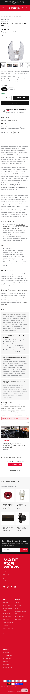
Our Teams (18, 619)
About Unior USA (19, 616)
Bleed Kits (6, 631)
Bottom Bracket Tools (7, 609)
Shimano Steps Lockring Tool (8, 505)
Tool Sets (5, 625)
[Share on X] (11, 132)
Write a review (15, 465)
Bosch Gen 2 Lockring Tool (21, 528)
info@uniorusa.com (8, 580)
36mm (12, 90)
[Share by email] (14, 132)
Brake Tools (6, 613)
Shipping (3, 32)
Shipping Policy (7, 655)
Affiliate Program (7, 667)
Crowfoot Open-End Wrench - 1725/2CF (11, 16)
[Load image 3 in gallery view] (15, 65)
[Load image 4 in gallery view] (21, 65)
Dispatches (18, 605)
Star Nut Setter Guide (8, 528)
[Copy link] (18, 132)
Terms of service (11, 691)
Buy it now (15, 103)
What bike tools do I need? (20, 612)
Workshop (6, 619)
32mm (4, 89)
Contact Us (6, 652)
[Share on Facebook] (7, 132)
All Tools (8, 14)
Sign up (24, 549)
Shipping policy (20, 691)
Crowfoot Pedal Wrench (21, 505)
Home (2, 14)
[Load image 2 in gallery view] (9, 65)
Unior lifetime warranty (9, 117)
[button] (3, 8)
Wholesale (6, 664)
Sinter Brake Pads (8, 628)
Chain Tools (6, 605)
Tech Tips (17, 602)
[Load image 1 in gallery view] (3, 65)
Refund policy (15, 689)
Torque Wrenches (8, 622)
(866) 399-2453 (7, 578)
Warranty (5, 661)
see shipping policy (20, 112)
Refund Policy (7, 658)
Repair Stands (7, 616)
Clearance (6, 634)
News (16, 608)
